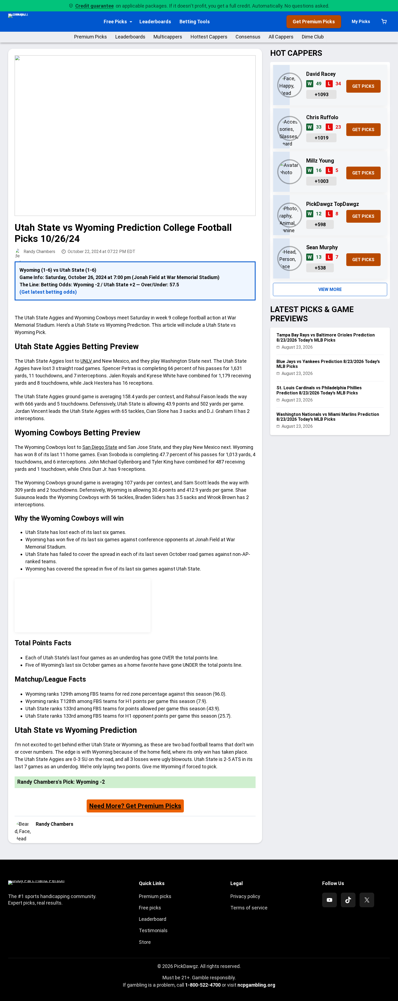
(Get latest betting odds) (48, 292)
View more (330, 289)
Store (145, 942)
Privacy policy (245, 896)
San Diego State (99, 447)
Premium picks (155, 896)
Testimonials (153, 930)
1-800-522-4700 (203, 985)
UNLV (86, 361)
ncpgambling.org (256, 985)
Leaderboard (152, 919)
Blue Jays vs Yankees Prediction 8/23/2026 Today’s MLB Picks (328, 364)
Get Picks (363, 86)
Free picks (150, 908)
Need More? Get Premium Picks (135, 806)
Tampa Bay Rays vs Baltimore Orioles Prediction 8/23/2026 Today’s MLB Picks (325, 337)
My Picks (361, 21)
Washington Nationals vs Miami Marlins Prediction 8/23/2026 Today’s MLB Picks (327, 417)
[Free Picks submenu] (130, 21)
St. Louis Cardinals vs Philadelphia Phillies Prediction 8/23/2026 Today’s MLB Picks (319, 390)
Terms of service (248, 908)
